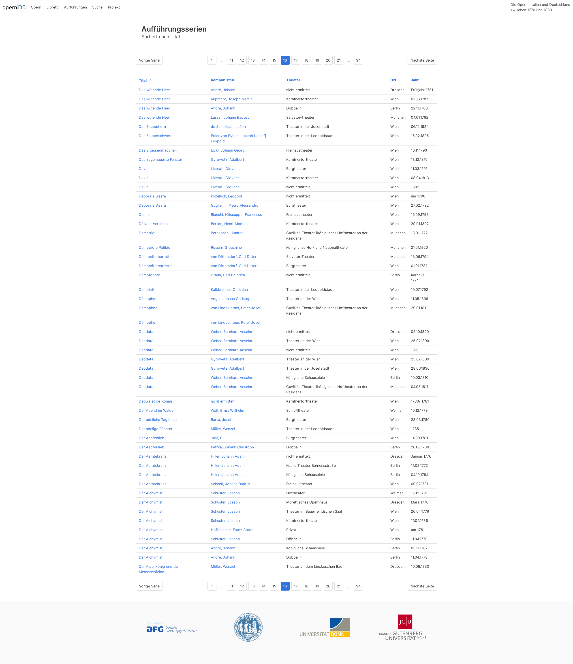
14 (263, 60)
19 (317, 60)
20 (328, 60)
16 (285, 60)
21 (339, 60)
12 (242, 60)
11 (231, 60)
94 (358, 60)
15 (274, 60)
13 (253, 60)
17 (296, 60)
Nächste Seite (422, 60)
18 (306, 60)
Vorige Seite (149, 60)
